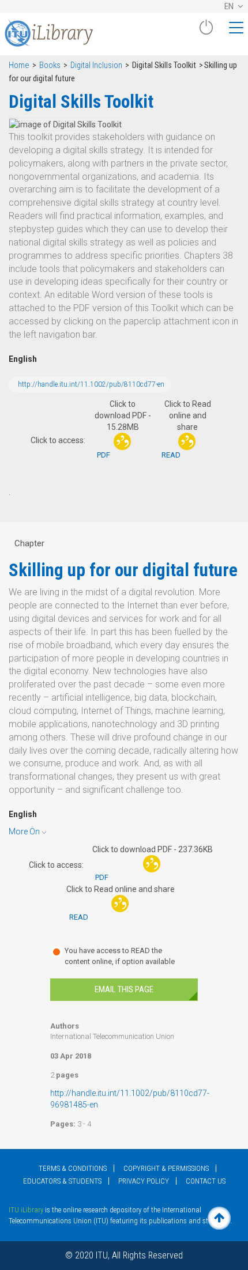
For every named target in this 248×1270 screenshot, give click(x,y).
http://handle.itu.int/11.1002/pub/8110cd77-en (91, 384)
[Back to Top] (219, 1218)
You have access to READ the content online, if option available (120, 956)
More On (24, 831)
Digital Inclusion (96, 65)
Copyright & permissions (166, 1168)
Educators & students (62, 1181)
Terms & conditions (73, 1168)
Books (50, 65)
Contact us (206, 1181)
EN (229, 6)
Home (19, 65)
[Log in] (205, 31)
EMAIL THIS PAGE (124, 989)
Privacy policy (143, 1181)
